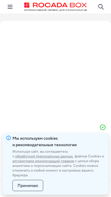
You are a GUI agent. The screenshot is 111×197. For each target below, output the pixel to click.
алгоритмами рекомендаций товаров (43, 161)
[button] (55, 70)
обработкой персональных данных (44, 156)
